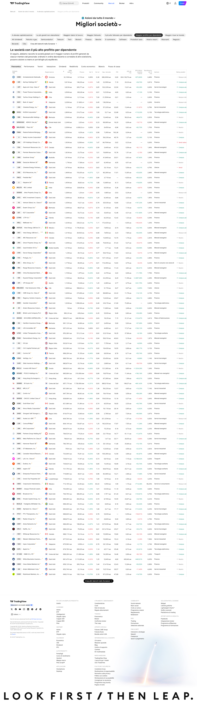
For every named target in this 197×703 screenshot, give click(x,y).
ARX (19, 237)
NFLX (19, 529)
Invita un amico (136, 608)
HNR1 (19, 443)
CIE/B (19, 484)
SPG (19, 242)
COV (19, 353)
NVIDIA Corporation (29, 112)
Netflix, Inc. (27, 529)
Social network (136, 603)
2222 (19, 248)
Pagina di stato (100, 685)
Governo (157, 102)
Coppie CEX (60, 619)
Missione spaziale (100, 643)
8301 (19, 102)
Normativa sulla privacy (102, 673)
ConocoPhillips (28, 423)
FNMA (19, 132)
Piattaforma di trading (168, 612)
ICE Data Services (36, 619)
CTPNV (19, 217)
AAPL (19, 549)
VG (19, 202)
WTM (19, 559)
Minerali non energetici (161, 373)
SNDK (19, 303)
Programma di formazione (169, 625)
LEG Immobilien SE (29, 328)
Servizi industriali (160, 107)
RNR (19, 117)
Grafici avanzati (166, 610)
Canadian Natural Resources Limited (32, 453)
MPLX (19, 388)
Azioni (58, 610)
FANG (19, 338)
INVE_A (19, 368)
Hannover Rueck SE (29, 443)
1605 (19, 544)
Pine (57, 623)
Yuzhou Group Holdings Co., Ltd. (32, 97)
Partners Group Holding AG (32, 433)
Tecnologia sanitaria (161, 333)
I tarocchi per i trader (102, 660)
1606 (19, 273)
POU (19, 147)
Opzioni (59, 658)
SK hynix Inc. (28, 383)
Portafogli (59, 653)
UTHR (19, 333)
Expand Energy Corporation (32, 278)
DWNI (19, 162)
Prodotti (85, 3)
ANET (19, 524)
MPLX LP (26, 388)
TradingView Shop (101, 658)
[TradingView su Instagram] (24, 609)
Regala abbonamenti (101, 610)
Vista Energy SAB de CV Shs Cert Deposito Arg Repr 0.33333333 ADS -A (31, 233)
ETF (57, 612)
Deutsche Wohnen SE (30, 162)
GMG (18, 157)
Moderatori (134, 614)
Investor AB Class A (29, 368)
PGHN (19, 433)
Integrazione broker (167, 621)
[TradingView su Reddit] (40, 609)
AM (19, 569)
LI (18, 182)
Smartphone (60, 669)
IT (170, 3)
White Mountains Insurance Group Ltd (32, 559)
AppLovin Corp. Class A (31, 87)
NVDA (19, 112)
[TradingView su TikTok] (36, 609)
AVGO (19, 494)
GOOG (19, 509)
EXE (19, 278)
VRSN (19, 358)
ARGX (19, 468)
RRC (19, 268)
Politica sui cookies (101, 676)
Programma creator (137, 610)
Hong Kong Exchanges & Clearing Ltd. (32, 378)
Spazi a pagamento (137, 638)
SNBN (19, 77)
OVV (19, 393)
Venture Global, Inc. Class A (32, 202)
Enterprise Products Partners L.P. (32, 474)
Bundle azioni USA (101, 634)
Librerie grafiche (166, 605)
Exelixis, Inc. (27, 464)
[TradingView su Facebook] (15, 609)
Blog (96, 645)
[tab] (22, 35)
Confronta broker (100, 621)
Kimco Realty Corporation (31, 408)
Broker (122, 3)
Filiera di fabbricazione (162, 318)
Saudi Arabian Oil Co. (30, 248)
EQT (19, 212)
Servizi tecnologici (160, 87)
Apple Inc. (26, 549)
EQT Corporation (28, 212)
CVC (19, 348)
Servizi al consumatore (162, 484)
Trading (133, 621)
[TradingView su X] (11, 609)
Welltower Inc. (27, 223)
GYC (19, 478)
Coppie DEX (60, 621)
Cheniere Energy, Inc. (30, 107)
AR (19, 308)
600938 (19, 398)
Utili (57, 643)
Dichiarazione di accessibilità (104, 678)
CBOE (19, 564)
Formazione (135, 623)
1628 (19, 97)
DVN (19, 253)
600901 (19, 489)
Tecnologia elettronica (161, 112)
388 (19, 378)
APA (19, 428)
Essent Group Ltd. (29, 207)
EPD (19, 473)
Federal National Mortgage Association (32, 132)
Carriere (97, 649)
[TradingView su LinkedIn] (28, 609)
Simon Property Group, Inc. (32, 243)
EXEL (18, 463)
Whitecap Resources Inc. (31, 534)
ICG (19, 343)
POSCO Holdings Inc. (31, 373)
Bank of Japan (28, 102)
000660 (19, 383)
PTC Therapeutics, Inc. (30, 514)
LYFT (18, 458)
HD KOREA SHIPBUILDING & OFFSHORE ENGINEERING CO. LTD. (33, 318)
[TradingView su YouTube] (19, 609)
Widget (163, 603)
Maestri (133, 634)
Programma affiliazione (168, 623)
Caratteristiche (99, 603)
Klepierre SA (27, 182)
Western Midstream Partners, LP (32, 539)
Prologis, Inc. (27, 258)
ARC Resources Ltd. (29, 238)
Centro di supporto (101, 647)
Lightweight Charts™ (168, 608)
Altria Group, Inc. (28, 263)
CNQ (19, 453)
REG (19, 298)
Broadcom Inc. (28, 494)
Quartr (14, 634)
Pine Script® (60, 662)
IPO (57, 647)
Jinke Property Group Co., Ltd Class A (33, 192)
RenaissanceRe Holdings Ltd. (32, 117)
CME (19, 293)
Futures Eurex (99, 632)
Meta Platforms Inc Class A (32, 438)
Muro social (134, 605)
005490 (19, 373)
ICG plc (25, 343)
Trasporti (157, 459)
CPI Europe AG (28, 283)
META (19, 438)
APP (19, 87)
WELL (19, 222)
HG (19, 323)
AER (19, 82)
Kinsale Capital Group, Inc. (32, 499)
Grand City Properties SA (31, 479)
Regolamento (135, 612)
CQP (19, 167)
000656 (19, 192)
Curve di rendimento (63, 656)
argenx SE (26, 469)
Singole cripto (61, 616)
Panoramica (99, 616)
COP (19, 423)
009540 (19, 318)
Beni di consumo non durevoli (164, 263)
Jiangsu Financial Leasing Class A (33, 489)
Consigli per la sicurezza (103, 680)
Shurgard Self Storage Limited (32, 413)
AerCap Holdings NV (30, 82)
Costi (96, 605)
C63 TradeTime (100, 662)
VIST (18, 232)
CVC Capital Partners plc (31, 348)
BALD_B (19, 504)
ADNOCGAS (20, 122)
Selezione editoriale (137, 625)
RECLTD (19, 187)
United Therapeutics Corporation (32, 333)
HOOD (19, 574)
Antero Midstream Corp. (31, 569)
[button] (91, 3)
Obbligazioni (60, 614)
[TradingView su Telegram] (32, 609)
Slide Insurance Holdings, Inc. (32, 363)
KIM (19, 408)
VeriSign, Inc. (27, 358)
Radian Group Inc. (29, 519)
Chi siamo (98, 640)
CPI (19, 283)
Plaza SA (30, 127)
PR (19, 152)
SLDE (19, 363)
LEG (19, 328)
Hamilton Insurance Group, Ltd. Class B (32, 323)
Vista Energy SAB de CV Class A (33, 228)
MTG (18, 197)
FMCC (19, 177)
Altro (131, 3)
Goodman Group (28, 157)
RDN (19, 519)
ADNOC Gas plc (31, 122)
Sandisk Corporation (30, 303)
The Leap (98, 623)
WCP (18, 534)
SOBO (19, 403)
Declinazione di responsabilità (105, 671)
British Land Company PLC (32, 313)
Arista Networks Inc (29, 524)
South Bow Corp (28, 403)
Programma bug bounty (103, 682)
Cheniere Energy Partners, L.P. (32, 167)
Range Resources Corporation (32, 268)
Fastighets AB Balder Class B (33, 504)
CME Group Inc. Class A (31, 293)
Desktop (59, 671)
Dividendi (59, 645)
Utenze (156, 167)
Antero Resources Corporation (32, 308)
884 (19, 142)
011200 (19, 554)
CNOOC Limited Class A (32, 398)
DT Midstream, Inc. (29, 448)
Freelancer (134, 636)
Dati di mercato (100, 608)
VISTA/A (19, 227)
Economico (60, 640)
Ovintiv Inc (26, 393)
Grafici (58, 603)
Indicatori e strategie (138, 632)
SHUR (19, 413)
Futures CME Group (101, 629)
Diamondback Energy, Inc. (32, 338)
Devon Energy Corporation (32, 253)
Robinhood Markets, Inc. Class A (32, 574)
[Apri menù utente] (175, 3)
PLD (19, 258)
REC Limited (28, 187)
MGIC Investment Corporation (32, 197)
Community (98, 3)
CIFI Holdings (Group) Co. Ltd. (32, 142)
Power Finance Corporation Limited (33, 92)
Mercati (111, 3)
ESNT (19, 207)
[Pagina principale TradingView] (20, 3)
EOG (19, 172)
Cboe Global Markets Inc (31, 564)
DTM (18, 448)
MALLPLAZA (21, 127)
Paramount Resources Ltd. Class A (32, 147)
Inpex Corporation (29, 544)
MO (19, 263)
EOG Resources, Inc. (30, 172)
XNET (19, 418)
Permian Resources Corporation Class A (32, 152)
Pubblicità (164, 619)
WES (19, 539)
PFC (19, 92)
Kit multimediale (100, 652)
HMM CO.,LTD (28, 554)
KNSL (19, 499)
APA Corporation (28, 428)
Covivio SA (26, 353)
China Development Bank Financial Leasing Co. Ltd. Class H (32, 273)
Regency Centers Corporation (32, 298)
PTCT (19, 514)
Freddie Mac (27, 177)
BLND (19, 313)
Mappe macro (61, 660)
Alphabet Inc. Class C (30, 509)
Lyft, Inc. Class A (28, 459)
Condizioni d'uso (100, 669)
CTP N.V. (26, 217)
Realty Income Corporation (32, 137)
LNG (19, 107)
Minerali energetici (160, 122)
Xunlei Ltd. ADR (28, 418)
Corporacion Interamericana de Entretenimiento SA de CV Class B (32, 484)
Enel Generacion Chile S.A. (34, 288)
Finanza (157, 77)
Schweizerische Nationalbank (32, 77)
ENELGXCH (20, 288)
